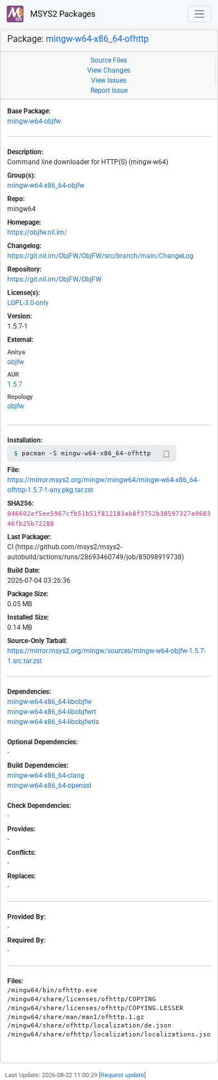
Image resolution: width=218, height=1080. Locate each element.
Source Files (109, 60)
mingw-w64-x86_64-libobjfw (49, 702)
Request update (122, 1075)
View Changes (108, 70)
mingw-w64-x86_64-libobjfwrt (51, 712)
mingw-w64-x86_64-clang (45, 775)
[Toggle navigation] (200, 14)
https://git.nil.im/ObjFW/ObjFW (54, 279)
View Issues (108, 80)
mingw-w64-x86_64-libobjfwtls (53, 722)
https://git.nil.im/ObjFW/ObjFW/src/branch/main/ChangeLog (100, 256)
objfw (15, 362)
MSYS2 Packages (62, 14)
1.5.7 (14, 384)
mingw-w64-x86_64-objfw (45, 185)
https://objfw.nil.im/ (37, 232)
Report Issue (109, 90)
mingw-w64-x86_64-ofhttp (97, 39)
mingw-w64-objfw (34, 121)
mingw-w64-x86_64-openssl (49, 785)
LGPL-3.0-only (28, 303)
